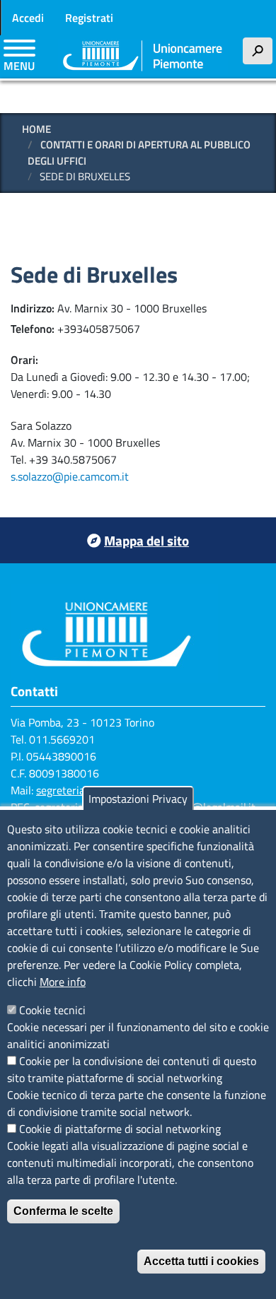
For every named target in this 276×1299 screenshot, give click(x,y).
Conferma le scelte (63, 1211)
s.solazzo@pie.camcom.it (70, 476)
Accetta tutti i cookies (201, 1261)
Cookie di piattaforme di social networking (120, 1128)
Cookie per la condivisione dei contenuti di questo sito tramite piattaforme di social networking (131, 1069)
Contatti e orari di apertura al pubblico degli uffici (139, 152)
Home (36, 129)
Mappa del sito (146, 540)
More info (63, 981)
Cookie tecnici (52, 1009)
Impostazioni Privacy (138, 798)
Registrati (89, 17)
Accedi (28, 17)
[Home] (143, 56)
